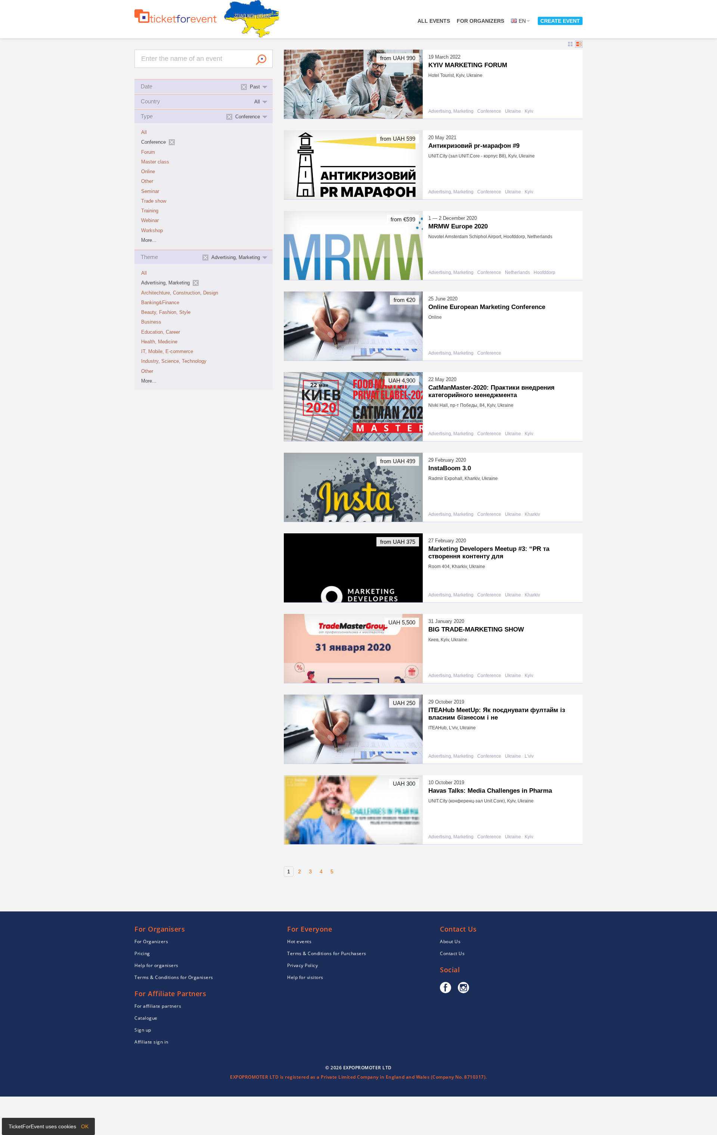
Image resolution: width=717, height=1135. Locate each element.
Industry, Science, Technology (174, 361)
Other (147, 181)
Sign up (142, 1030)
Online (148, 171)
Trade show (153, 201)
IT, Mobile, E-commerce (167, 351)
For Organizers (480, 21)
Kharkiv (532, 514)
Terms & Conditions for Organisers (173, 977)
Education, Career (160, 332)
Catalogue (146, 1018)
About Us (450, 941)
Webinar (150, 220)
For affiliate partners (157, 1006)
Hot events (299, 941)
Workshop (152, 230)
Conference (489, 111)
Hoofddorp (544, 272)
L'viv (529, 756)
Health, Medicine (159, 341)
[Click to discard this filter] (172, 142)
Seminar (150, 191)
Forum (148, 152)
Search (261, 59)
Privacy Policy (302, 965)
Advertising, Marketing (451, 111)
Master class (155, 162)
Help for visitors (305, 977)
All (144, 132)
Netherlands (517, 272)
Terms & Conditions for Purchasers (326, 953)
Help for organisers (156, 965)
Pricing (142, 953)
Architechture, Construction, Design (179, 293)
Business (151, 322)
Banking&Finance (160, 302)
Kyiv (529, 111)
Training (149, 210)
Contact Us (452, 953)
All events (434, 21)
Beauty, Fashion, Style (165, 312)
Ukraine (513, 111)
